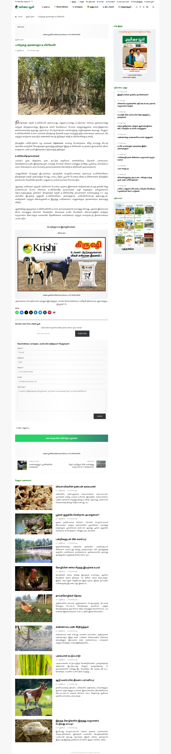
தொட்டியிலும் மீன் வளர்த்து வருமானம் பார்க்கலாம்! (81, 464)
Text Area (21, 387)
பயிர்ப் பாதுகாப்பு (23, 428)
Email (19, 377)
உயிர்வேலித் (21, 156)
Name (20, 348)
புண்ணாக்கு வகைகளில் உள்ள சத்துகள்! (135, 137)
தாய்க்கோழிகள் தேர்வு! (68, 596)
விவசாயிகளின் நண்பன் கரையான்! (76, 487)
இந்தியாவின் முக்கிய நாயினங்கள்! (132, 95)
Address (20, 358)
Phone (20, 368)
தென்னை (58, 143)
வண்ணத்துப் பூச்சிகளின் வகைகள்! (40, 464)
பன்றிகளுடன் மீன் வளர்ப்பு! (71, 539)
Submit (99, 416)
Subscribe (82, 333)
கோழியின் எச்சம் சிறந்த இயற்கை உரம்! (78, 567)
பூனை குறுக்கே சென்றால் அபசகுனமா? (77, 515)
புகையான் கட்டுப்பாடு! (68, 656)
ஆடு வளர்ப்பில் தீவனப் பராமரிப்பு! (75, 680)
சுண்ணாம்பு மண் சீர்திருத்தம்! (72, 627)
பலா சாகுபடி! (123, 169)
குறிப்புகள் (19, 40)
